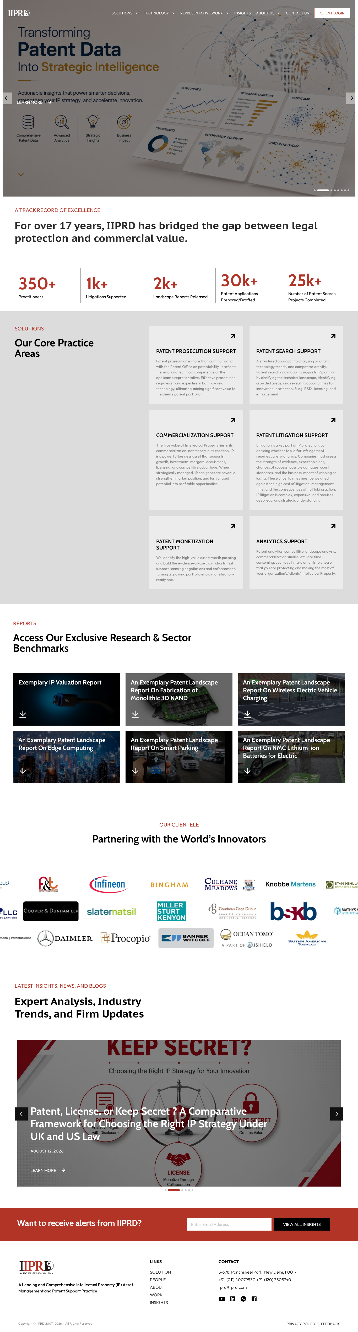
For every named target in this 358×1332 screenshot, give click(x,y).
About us (265, 13)
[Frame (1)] (232, 1299)
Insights (242, 13)
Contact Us (297, 13)
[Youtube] (222, 1299)
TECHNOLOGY (156, 13)
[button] (352, 98)
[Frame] (243, 1299)
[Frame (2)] (254, 1299)
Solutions (122, 13)
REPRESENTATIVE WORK (201, 13)
